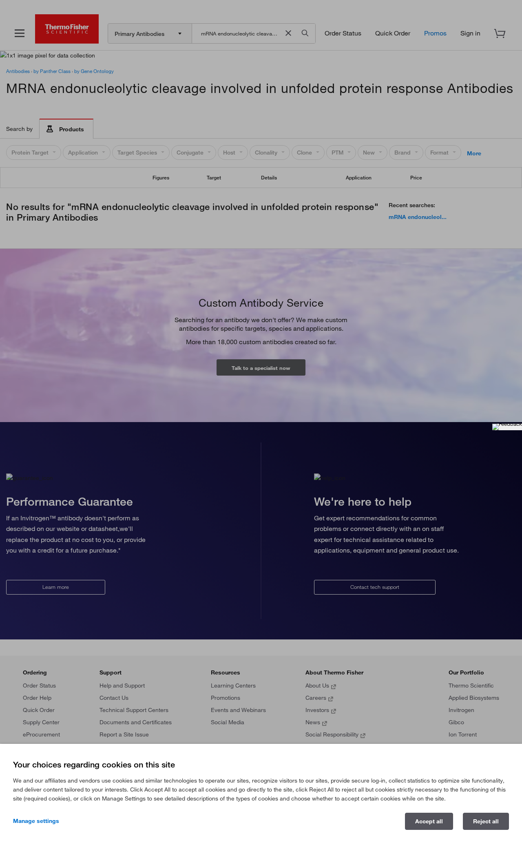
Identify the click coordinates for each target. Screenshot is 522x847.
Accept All (429, 821)
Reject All (486, 821)
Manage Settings (36, 821)
